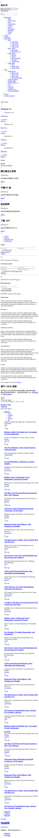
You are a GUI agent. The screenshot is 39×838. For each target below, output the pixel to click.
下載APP (7, 813)
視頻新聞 (5, 823)
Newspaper (11, 29)
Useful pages (11, 53)
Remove (3, 121)
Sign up (14, 55)
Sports (10, 27)
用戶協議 (7, 835)
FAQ (13, 65)
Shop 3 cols (15, 74)
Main (9, 19)
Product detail (12, 81)
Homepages (7, 17)
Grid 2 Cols (15, 43)
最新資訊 (7, 412)
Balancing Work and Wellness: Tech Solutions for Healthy (17, 525)
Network (6, 441)
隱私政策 (7, 833)
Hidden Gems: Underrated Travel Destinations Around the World (16, 478)
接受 (2, 398)
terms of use (18, 271)
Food (9, 33)
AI (9, 420)
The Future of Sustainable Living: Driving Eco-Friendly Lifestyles (20, 711)
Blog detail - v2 (16, 51)
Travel (10, 32)
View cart (3, 165)
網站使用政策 (7, 394)
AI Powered (7, 470)
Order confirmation (13, 91)
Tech (9, 22)
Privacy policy (16, 68)
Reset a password (6, 290)
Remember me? (7, 250)
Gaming (10, 25)
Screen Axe (3, 139)
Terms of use (15, 66)
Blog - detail (11, 48)
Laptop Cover (4, 116)
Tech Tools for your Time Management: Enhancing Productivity (19, 588)
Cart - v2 (10, 86)
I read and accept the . (12, 271)
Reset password (16, 58)
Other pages (11, 63)
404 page (14, 60)
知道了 (3, 182)
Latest (6, 35)
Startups (6, 501)
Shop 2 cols (15, 76)
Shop (5, 69)
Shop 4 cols (15, 73)
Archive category (13, 79)
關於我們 (7, 815)
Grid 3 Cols (15, 45)
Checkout (11, 87)
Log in (3, 253)
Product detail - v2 (13, 82)
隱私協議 (35, 392)
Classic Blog (11, 24)
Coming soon (15, 61)
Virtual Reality (8, 455)
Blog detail (15, 50)
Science (10, 418)
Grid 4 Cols (15, 47)
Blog (9, 40)
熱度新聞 (7, 731)
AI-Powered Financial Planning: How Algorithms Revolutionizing (18, 572)
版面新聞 (7, 812)
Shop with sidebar (17, 78)
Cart (9, 84)
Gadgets (10, 415)
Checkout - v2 (12, 89)
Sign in (14, 56)
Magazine (11, 30)
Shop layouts (11, 71)
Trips (5, 625)
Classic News (12, 20)
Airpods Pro (4, 151)
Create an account (9, 96)
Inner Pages (7, 38)
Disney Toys (4, 128)
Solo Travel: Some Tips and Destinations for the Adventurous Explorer (20, 556)
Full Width (15, 42)
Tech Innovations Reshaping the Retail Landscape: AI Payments (18, 510)
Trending (7, 37)
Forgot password (5, 252)
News (9, 413)
